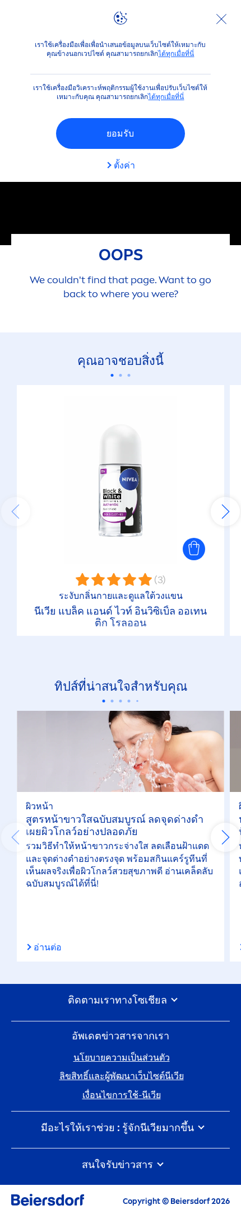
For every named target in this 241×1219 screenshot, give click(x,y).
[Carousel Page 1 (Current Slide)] (112, 375)
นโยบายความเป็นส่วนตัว (121, 1057)
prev (15, 511)
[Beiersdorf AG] (47, 1202)
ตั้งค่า (124, 165)
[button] (194, 549)
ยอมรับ (120, 133)
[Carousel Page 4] (129, 701)
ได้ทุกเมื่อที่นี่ (176, 54)
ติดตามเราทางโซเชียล (118, 1000)
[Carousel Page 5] (137, 701)
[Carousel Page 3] (129, 375)
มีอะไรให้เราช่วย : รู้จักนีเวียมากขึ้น (118, 1128)
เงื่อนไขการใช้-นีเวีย (121, 1095)
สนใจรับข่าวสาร (118, 1165)
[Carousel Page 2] (120, 375)
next (225, 511)
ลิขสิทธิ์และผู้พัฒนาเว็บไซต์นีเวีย (121, 1076)
